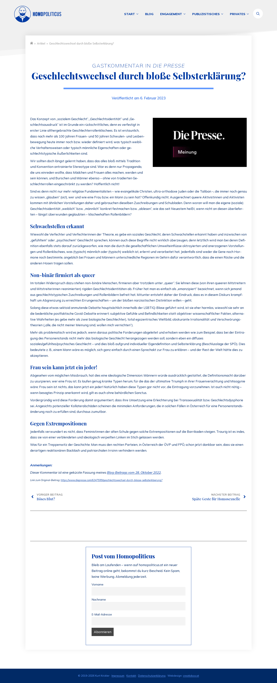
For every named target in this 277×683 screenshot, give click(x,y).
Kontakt (131, 675)
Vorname (97, 584)
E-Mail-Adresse (102, 614)
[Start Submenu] (138, 14)
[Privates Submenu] (248, 14)
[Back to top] (260, 666)
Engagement (171, 14)
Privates (237, 14)
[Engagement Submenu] (185, 14)
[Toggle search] (258, 13)
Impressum (118, 675)
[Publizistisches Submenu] (223, 14)
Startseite (31, 43)
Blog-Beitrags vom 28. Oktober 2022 (134, 472)
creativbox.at (191, 675)
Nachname (99, 599)
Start (129, 14)
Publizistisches (206, 14)
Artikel (41, 43)
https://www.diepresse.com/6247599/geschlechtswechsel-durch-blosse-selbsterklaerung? (111, 480)
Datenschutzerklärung (151, 675)
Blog (149, 14)
